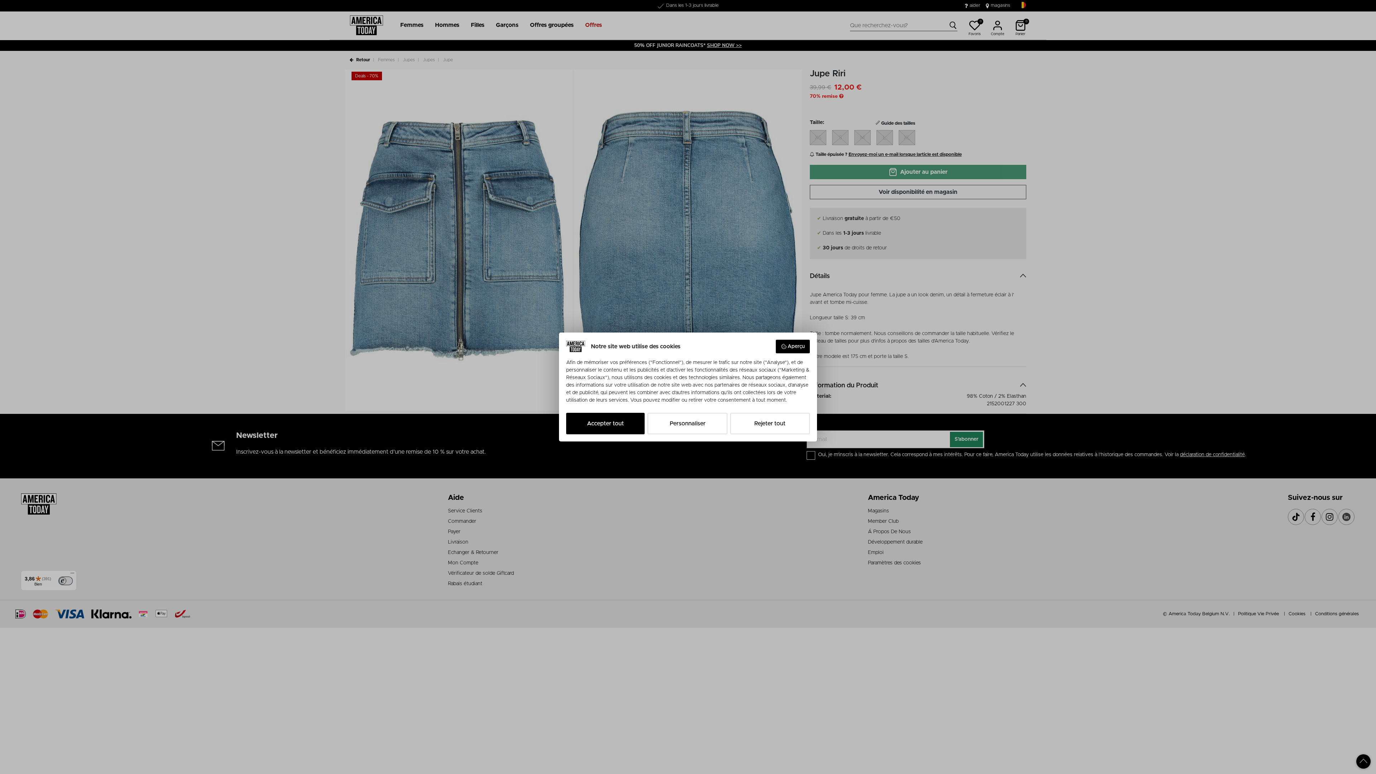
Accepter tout (605, 423)
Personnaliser (688, 423)
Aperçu (796, 346)
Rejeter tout (769, 423)
